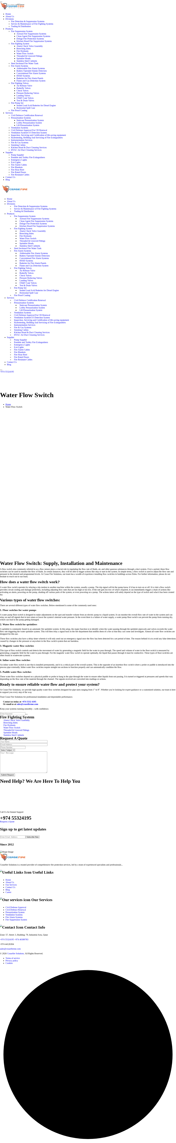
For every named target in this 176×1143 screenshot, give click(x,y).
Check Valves (22, 90)
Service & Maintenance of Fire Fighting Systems (32, 24)
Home (8, 14)
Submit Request (7, 775)
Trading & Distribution (21, 26)
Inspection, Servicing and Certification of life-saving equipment (38, 135)
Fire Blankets (17, 167)
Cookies (9, 963)
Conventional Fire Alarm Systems (31, 73)
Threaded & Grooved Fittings (29, 56)
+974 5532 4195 (29, 701)
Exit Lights (16, 162)
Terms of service (13, 958)
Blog (8, 179)
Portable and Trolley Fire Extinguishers (28, 157)
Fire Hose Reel (17, 170)
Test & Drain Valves (25, 100)
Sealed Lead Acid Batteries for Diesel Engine (36, 105)
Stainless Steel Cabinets (26, 61)
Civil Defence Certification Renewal (27, 115)
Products (9, 29)
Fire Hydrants (22, 51)
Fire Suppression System (21, 31)
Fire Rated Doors (18, 172)
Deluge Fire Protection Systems (30, 39)
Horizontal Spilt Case (25, 108)
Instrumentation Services (21, 140)
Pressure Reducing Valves (27, 93)
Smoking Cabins (18, 145)
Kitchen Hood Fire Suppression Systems (34, 41)
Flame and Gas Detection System (30, 81)
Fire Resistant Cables (20, 175)
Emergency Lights (19, 160)
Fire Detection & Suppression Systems (27, 21)
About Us (10, 16)
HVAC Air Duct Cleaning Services (26, 150)
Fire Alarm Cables (19, 165)
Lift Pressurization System (27, 125)
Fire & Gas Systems (19, 142)
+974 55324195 (7, 372)
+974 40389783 (21, 939)
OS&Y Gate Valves (25, 98)
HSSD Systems (23, 76)
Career (8, 892)
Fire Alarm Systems (19, 66)
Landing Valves (23, 95)
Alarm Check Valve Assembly (29, 46)
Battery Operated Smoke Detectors (31, 71)
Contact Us (10, 177)
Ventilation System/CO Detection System (29, 132)
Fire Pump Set (17, 103)
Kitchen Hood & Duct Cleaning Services (29, 147)
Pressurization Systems (21, 118)
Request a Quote (7, 821)
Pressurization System (15, 912)
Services (9, 113)
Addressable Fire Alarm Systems (30, 68)
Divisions (10, 19)
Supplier (9, 152)
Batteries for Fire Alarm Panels (29, 78)
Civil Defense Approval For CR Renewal (29, 130)
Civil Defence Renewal (16, 910)
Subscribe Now (32, 837)
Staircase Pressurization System (30, 120)
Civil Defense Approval (16, 907)
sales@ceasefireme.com (27, 704)
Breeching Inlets (23, 48)
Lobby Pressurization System (29, 123)
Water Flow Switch (24, 53)
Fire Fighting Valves (20, 83)
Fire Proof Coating (19, 110)
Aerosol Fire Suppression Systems (31, 34)
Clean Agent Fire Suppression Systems (33, 36)
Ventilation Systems (19, 128)
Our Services (11, 885)
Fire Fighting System (20, 43)
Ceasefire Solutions (15, 953)
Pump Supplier (17, 155)
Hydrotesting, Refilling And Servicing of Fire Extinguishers (37, 137)
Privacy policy (12, 960)
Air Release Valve (24, 85)
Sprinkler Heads (23, 58)
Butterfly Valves (23, 88)
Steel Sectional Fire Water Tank (24, 63)
